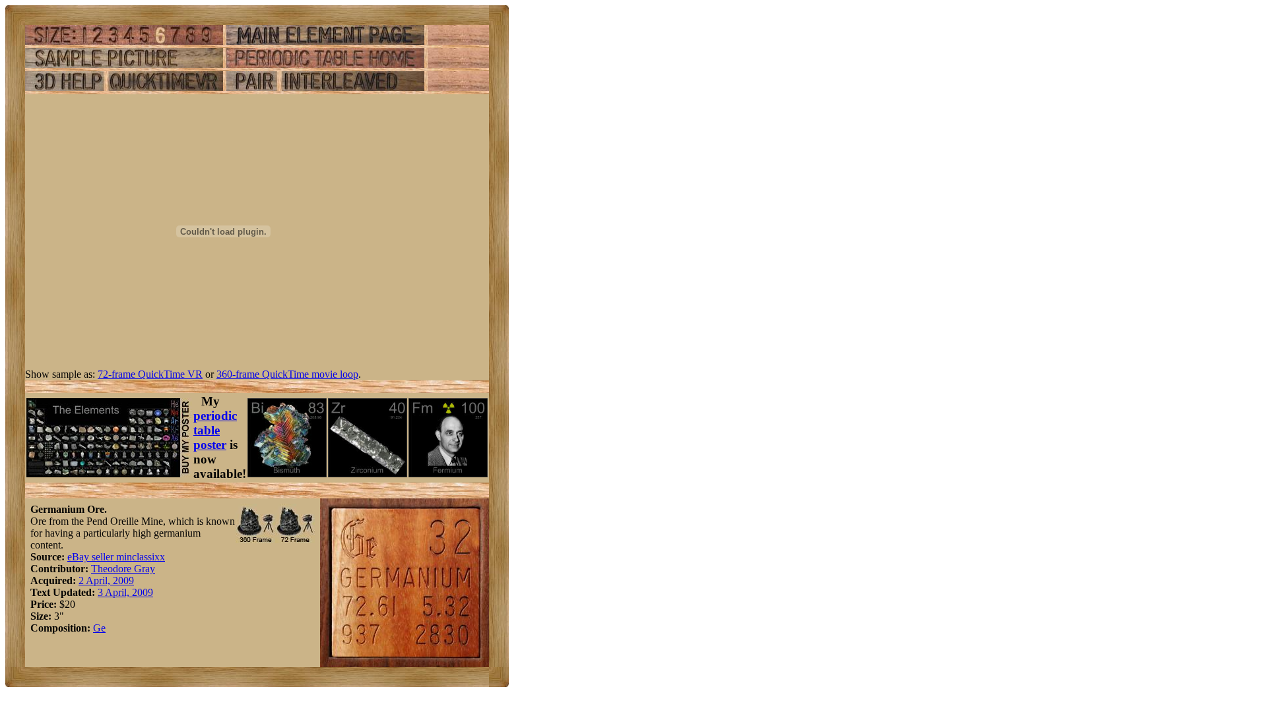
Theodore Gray (123, 568)
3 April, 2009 (125, 592)
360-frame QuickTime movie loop (287, 374)
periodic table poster (215, 430)
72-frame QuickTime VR (150, 374)
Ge (99, 628)
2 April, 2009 (106, 580)
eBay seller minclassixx (116, 556)
